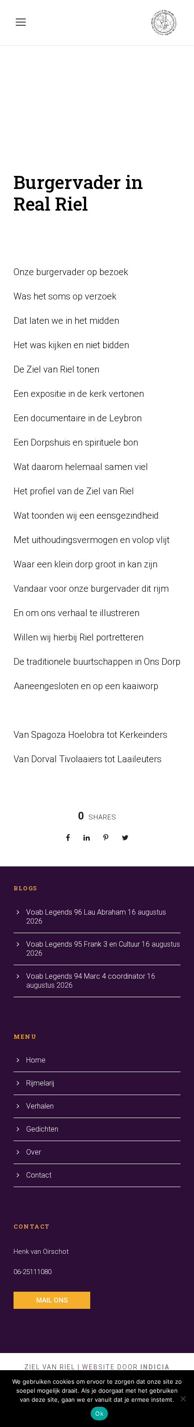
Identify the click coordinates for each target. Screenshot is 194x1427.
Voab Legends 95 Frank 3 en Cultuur (83, 944)
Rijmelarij (40, 1083)
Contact (38, 1175)
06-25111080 (32, 1272)
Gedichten (42, 1129)
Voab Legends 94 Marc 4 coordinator (85, 976)
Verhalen (40, 1106)
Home (36, 1060)
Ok (99, 1413)
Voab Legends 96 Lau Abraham (76, 912)
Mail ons (52, 1300)
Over (33, 1152)
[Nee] (182, 1398)
